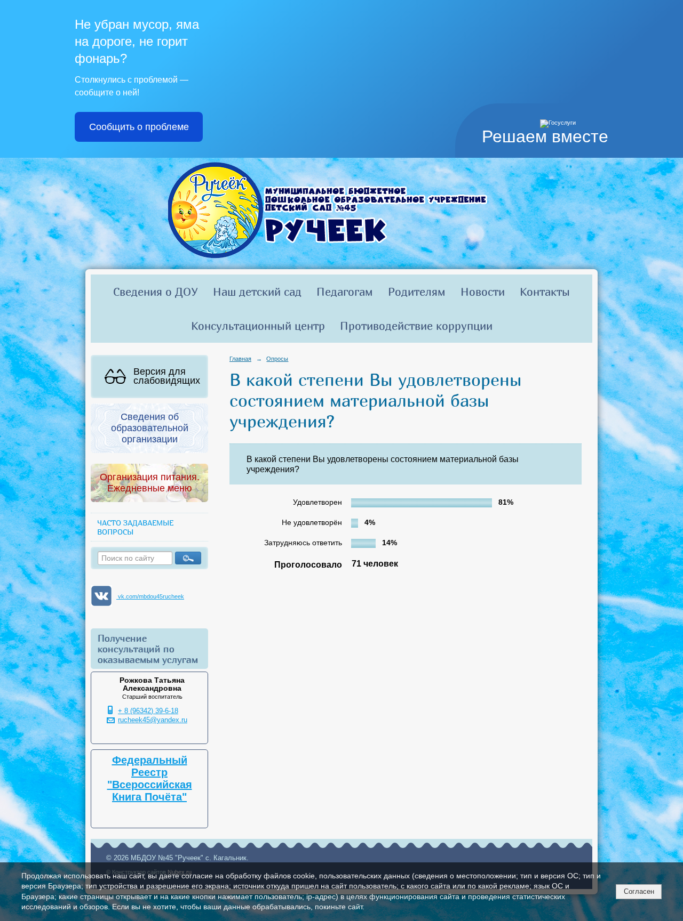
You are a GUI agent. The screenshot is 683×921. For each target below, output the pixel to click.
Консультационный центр (258, 326)
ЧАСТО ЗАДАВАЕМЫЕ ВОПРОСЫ (135, 527)
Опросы (277, 359)
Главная (240, 359)
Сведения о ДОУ (155, 291)
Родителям (417, 291)
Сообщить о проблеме (139, 127)
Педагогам (344, 291)
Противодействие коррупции (416, 326)
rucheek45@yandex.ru (152, 720)
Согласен (639, 891)
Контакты (545, 291)
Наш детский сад (257, 291)
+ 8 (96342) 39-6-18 (148, 711)
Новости (482, 291)
